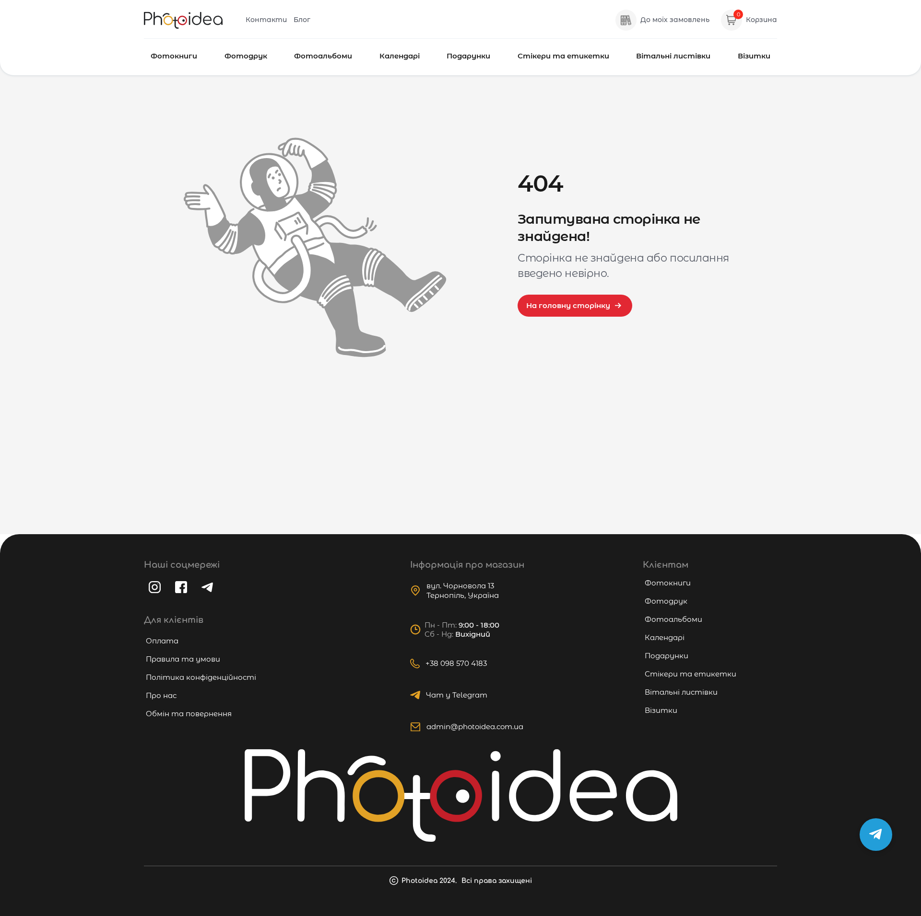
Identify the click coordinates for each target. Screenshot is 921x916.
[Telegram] (207, 587)
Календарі (399, 55)
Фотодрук (245, 55)
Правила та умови (183, 659)
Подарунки (468, 55)
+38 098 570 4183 (456, 663)
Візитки (754, 55)
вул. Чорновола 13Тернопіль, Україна (462, 590)
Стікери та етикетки (563, 55)
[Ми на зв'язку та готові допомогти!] (876, 834)
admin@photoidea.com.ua (474, 726)
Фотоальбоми (323, 55)
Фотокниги (174, 55)
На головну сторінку (568, 305)
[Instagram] (154, 587)
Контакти (266, 19)
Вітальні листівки (673, 55)
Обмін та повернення (189, 713)
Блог (302, 19)
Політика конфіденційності (201, 677)
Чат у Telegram (456, 694)
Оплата (162, 640)
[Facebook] (181, 587)
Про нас (161, 695)
